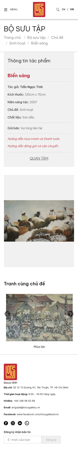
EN (63, 9)
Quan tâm (39, 158)
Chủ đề (57, 37)
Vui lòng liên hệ (31, 128)
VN (72, 9)
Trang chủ (12, 37)
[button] (10, 10)
